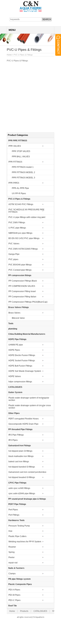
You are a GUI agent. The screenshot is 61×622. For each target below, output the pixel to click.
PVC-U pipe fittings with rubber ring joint (26, 217)
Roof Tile (12, 605)
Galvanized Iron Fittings (19, 445)
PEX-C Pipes (14, 600)
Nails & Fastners (16, 568)
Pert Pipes (13, 509)
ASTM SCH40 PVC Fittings (20, 204)
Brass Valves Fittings (18, 307)
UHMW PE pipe (15, 345)
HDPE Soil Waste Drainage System (24, 371)
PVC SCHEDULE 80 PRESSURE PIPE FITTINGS (26, 210)
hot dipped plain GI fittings (20, 451)
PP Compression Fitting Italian (22, 296)
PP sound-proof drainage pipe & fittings (27, 499)
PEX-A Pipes (14, 590)
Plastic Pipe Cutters (17, 536)
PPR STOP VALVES (21, 151)
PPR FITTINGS (15, 162)
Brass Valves (14, 313)
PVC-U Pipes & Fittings (19, 199)
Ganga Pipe (13, 254)
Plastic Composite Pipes (20, 584)
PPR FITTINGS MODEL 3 (23, 177)
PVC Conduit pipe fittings (20, 270)
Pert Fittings (13, 515)
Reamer (12, 547)
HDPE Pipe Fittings (17, 339)
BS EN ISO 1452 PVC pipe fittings (23, 238)
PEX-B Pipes (14, 595)
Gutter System (15, 392)
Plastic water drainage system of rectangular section (28, 399)
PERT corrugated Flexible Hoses (23, 418)
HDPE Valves (14, 376)
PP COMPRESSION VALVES (21, 286)
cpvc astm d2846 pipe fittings (21, 493)
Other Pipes (14, 413)
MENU (12, 30)
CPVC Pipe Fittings (17, 483)
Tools (10, 323)
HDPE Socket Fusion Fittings (21, 360)
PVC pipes (13, 259)
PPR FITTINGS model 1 (23, 167)
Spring (11, 552)
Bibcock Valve (18, 318)
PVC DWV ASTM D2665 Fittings (23, 249)
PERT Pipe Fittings (17, 504)
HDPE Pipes (14, 350)
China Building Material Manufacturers (26, 334)
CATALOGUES (15, 387)
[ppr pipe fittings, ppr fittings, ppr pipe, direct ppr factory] (30, 11)
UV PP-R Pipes (19, 193)
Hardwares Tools (16, 520)
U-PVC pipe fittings (17, 228)
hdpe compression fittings (20, 381)
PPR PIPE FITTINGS (17, 140)
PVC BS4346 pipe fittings (20, 264)
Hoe (10, 531)
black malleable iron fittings (21, 456)
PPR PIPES (13, 183)
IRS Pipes (13, 440)
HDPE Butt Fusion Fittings (20, 366)
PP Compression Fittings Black (22, 281)
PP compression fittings (19, 275)
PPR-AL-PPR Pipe (20, 188)
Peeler (11, 557)
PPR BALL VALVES (21, 156)
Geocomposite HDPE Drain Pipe (23, 424)
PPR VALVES (14, 146)
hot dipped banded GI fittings (21, 467)
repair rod (12, 562)
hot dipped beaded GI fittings (21, 477)
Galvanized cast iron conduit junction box (27, 472)
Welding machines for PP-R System (24, 541)
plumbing (12, 329)
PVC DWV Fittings (16, 222)
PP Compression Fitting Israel (22, 291)
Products (24, 611)
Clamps (12, 573)
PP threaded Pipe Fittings (20, 429)
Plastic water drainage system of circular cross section (29, 406)
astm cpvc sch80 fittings (19, 488)
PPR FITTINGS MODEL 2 (23, 172)
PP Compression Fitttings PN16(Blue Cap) (27, 302)
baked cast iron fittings (18, 461)
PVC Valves (13, 243)
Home (9, 55)
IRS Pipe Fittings (16, 435)
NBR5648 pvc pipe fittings (20, 233)
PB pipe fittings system (19, 579)
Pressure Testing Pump (19, 526)
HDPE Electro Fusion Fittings (21, 355)
